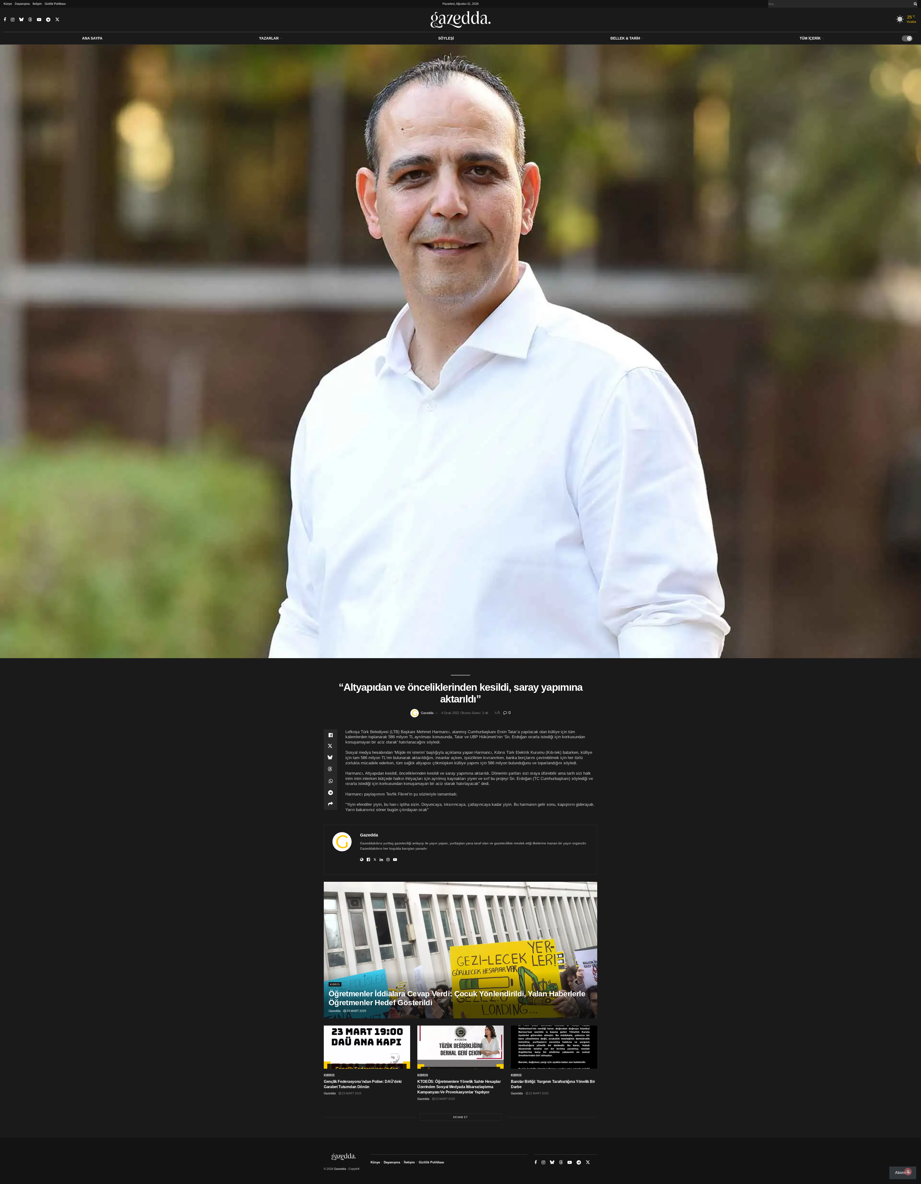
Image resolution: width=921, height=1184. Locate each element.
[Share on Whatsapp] (330, 781)
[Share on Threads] (330, 769)
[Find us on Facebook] (5, 20)
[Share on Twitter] (330, 746)
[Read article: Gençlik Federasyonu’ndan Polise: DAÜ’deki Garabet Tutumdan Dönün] (367, 1047)
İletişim (37, 4)
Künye (8, 4)
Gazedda (427, 713)
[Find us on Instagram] (12, 20)
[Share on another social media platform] (330, 804)
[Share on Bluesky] (330, 758)
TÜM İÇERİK (810, 38)
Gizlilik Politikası (55, 4)
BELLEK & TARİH (625, 38)
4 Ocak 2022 (450, 713)
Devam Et (460, 1117)
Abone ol (902, 1173)
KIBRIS (335, 984)
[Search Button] (914, 4)
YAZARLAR (269, 38)
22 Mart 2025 (538, 1093)
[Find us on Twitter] (57, 20)
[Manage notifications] (908, 1171)
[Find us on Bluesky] (21, 20)
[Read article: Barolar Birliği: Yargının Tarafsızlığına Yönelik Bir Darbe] (554, 1047)
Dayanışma (22, 4)
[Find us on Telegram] (48, 20)
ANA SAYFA (92, 38)
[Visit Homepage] (460, 20)
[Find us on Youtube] (39, 20)
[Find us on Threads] (30, 20)
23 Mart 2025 (356, 1011)
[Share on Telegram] (330, 792)
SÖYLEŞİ (446, 38)
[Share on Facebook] (330, 735)
